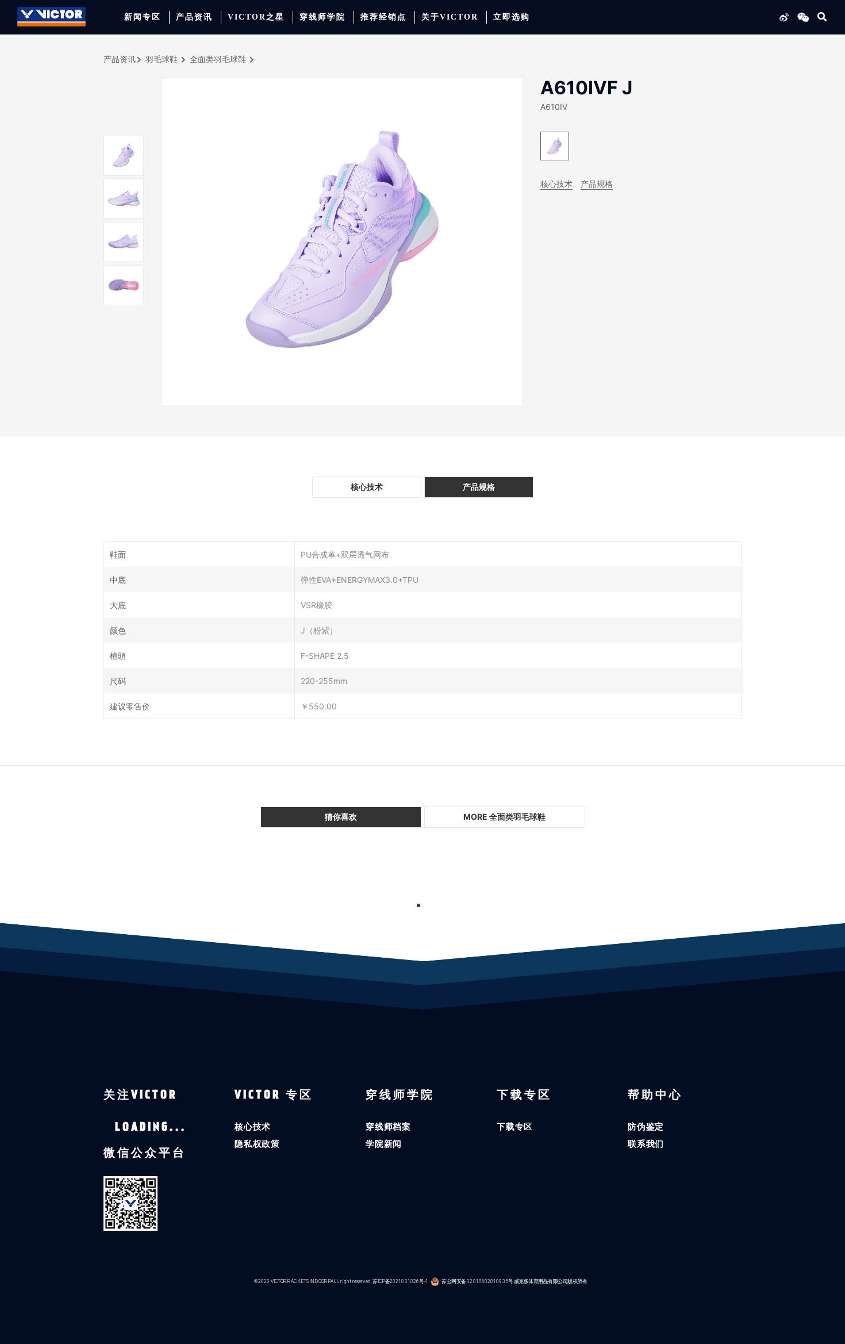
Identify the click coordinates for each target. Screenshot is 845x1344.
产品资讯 (119, 59)
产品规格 (597, 184)
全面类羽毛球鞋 (218, 59)
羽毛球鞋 (161, 59)
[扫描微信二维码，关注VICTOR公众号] (801, 17)
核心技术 (556, 184)
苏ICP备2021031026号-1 (400, 1281)
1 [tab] (418, 905)
